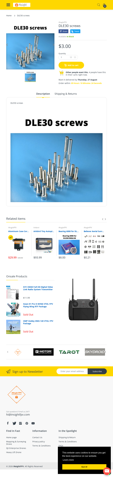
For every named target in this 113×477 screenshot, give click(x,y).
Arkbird (36, 227)
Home (9, 15)
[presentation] (102, 219)
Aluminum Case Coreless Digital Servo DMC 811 (18, 231)
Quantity (62, 53)
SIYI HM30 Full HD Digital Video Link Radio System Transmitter (38, 288)
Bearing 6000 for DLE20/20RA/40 (69, 231)
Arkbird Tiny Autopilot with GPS (44, 231)
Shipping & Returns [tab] (66, 93)
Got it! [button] (84, 467)
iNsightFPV (63, 22)
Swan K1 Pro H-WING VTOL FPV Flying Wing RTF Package (38, 305)
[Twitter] (14, 423)
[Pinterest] (26, 423)
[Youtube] (33, 423)
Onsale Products (16, 276)
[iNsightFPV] (21, 5)
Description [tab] (43, 93)
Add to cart (73, 65)
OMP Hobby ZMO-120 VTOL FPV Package (38, 322)
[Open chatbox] (107, 471)
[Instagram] (20, 423)
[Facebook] (7, 423)
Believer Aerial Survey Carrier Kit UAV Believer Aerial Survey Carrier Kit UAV (94, 231)
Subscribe (97, 371)
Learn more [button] (68, 460)
